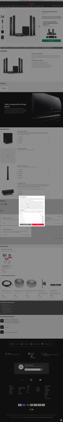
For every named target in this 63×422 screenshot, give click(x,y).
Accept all (38, 224)
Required (21, 214)
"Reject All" (27, 203)
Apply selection (25, 224)
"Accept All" (28, 206)
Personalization (22, 220)
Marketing (21, 218)
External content (22, 222)
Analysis (21, 216)
